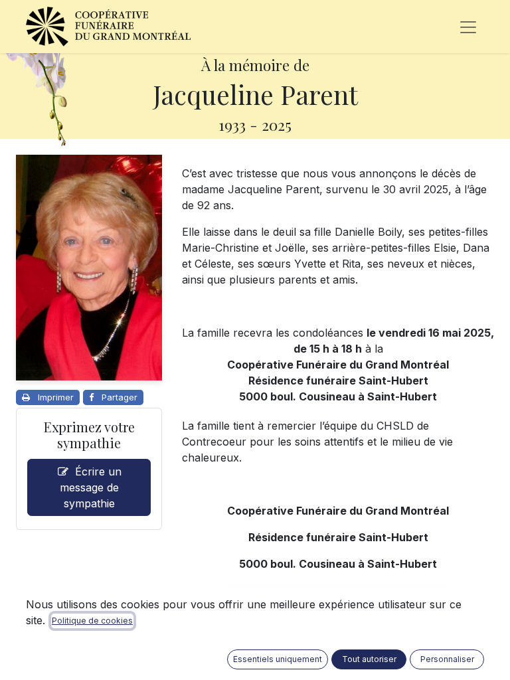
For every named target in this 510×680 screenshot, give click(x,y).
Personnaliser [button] (447, 659)
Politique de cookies (92, 621)
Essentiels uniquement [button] (277, 659)
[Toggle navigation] (468, 26)
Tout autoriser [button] (369, 659)
